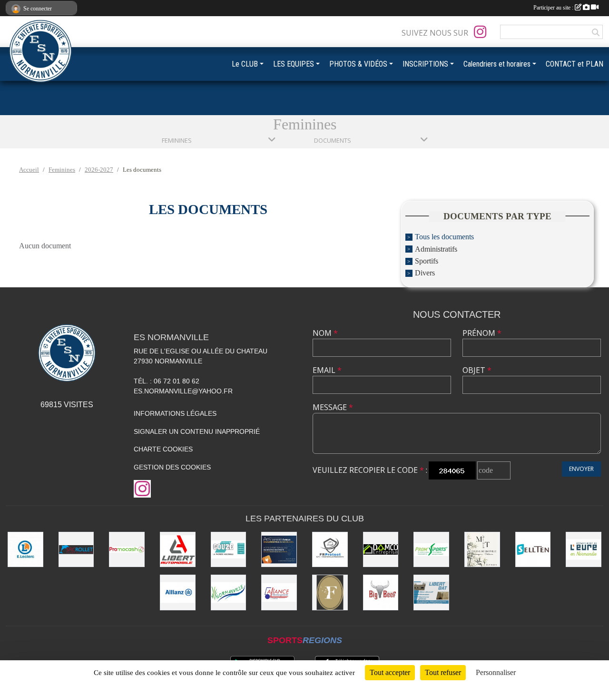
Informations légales (175, 413)
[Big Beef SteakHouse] (381, 592)
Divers (425, 273)
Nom (325, 333)
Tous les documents (444, 237)
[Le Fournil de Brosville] (482, 550)
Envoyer (581, 469)
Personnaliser (496, 672)
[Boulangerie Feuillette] (330, 592)
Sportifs (426, 261)
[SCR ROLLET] (76, 550)
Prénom (481, 333)
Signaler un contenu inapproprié (197, 431)
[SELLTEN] (533, 550)
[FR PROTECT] (330, 550)
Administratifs (436, 249)
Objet (476, 370)
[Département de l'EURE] (583, 550)
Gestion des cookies (172, 467)
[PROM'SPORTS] (431, 550)
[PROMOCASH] (127, 550)
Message (333, 407)
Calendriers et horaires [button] (496, 63)
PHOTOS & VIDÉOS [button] (358, 63)
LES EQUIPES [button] (293, 63)
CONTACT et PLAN (574, 63)
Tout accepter (390, 672)
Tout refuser (443, 672)
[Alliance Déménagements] (279, 592)
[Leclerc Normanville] (25, 550)
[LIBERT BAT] (431, 592)
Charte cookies (163, 449)
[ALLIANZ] (178, 592)
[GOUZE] (228, 550)
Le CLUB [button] (245, 63)
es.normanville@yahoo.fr (183, 391)
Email (327, 370)
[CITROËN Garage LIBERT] (178, 550)
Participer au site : (554, 7)
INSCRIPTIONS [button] (425, 63)
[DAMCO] (381, 550)
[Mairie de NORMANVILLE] (228, 592)
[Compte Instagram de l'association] (480, 32)
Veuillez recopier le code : (370, 470)
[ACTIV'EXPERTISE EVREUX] (279, 550)
